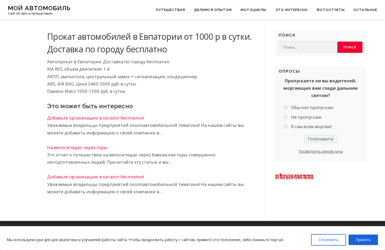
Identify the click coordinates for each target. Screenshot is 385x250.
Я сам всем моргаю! (311, 126)
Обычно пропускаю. (312, 107)
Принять (363, 239)
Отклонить (328, 239)
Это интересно (291, 10)
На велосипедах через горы (77, 147)
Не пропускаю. (306, 117)
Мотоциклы (253, 10)
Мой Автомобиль (39, 8)
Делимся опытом (213, 10)
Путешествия (170, 10)
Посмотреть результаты (321, 151)
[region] (192, 238)
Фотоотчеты (331, 10)
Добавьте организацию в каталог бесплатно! (95, 118)
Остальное (365, 10)
